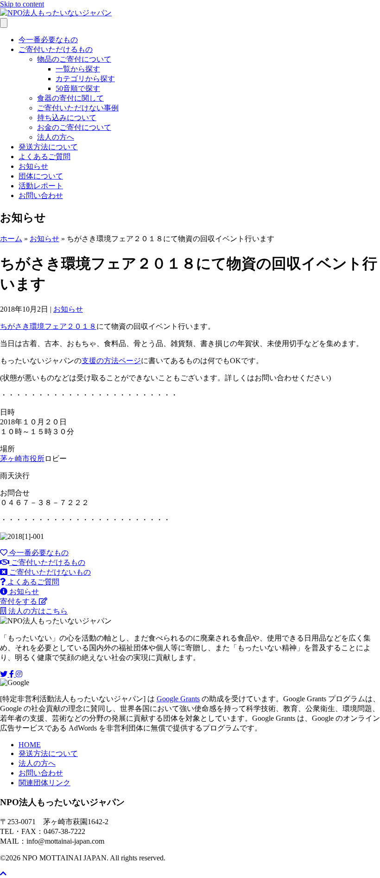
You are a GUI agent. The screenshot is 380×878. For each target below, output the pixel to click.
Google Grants (178, 699)
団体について (41, 176)
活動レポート (41, 186)
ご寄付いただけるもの (56, 49)
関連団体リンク (44, 783)
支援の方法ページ (111, 361)
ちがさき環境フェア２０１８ (48, 326)
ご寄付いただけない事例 (78, 108)
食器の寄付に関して (70, 98)
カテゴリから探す (85, 79)
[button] (34, 553)
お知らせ (33, 166)
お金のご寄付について (74, 127)
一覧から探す (78, 69)
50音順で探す (78, 88)
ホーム (11, 239)
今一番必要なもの (48, 40)
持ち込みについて (66, 118)
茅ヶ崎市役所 (22, 458)
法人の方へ (55, 137)
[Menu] (3, 23)
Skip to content (22, 4)
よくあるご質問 (44, 156)
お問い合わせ (41, 195)
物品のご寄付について (74, 59)
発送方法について (48, 147)
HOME (30, 745)
